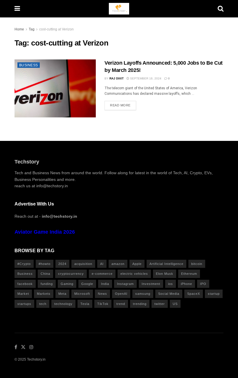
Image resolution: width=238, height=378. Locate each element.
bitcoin (196, 264)
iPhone (186, 284)
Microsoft (82, 293)
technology (63, 304)
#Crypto (24, 264)
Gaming (67, 284)
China (45, 273)
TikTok (103, 304)
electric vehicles (134, 273)
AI (102, 264)
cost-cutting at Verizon (56, 29)
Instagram (125, 284)
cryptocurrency (71, 273)
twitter (159, 304)
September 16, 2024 (145, 78)
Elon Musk (164, 273)
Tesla (84, 304)
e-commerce (102, 273)
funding (47, 284)
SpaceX (193, 293)
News (102, 293)
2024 (62, 264)
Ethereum (189, 273)
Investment (151, 284)
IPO (203, 284)
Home (19, 29)
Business (28, 65)
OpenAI (121, 293)
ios (170, 284)
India (105, 284)
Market (23, 293)
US (175, 304)
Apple (137, 264)
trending (140, 304)
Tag (32, 29)
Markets (44, 293)
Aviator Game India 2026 (45, 232)
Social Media (168, 293)
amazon (118, 264)
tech (42, 304)
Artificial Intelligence (166, 264)
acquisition (83, 264)
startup (214, 293)
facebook (25, 284)
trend (120, 304)
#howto (45, 264)
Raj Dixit (116, 78)
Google (87, 284)
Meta (62, 293)
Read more (120, 105)
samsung (142, 293)
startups (24, 304)
